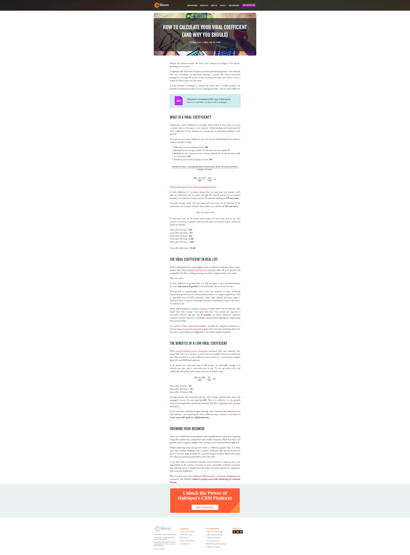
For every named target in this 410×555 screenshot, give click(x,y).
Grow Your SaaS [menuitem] (187, 531)
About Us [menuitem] (184, 537)
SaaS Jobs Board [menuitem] (187, 541)
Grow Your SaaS (192, 5)
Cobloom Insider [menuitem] (213, 537)
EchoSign (204, 308)
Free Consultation (249, 5)
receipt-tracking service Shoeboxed (192, 351)
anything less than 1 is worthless (201, 270)
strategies (197, 329)
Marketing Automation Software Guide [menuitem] (216, 545)
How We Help (204, 5)
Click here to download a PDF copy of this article (208, 99)
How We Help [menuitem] (186, 534)
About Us (214, 5)
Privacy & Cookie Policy (160, 548)
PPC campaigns (221, 403)
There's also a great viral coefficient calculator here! (193, 187)
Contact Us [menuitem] (185, 543)
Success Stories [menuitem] (212, 541)
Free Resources (212, 528)
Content (223, 5)
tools (186, 329)
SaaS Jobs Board (234, 5)
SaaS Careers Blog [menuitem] (214, 534)
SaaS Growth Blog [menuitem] (214, 531)
